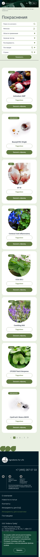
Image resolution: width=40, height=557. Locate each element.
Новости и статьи (9, 500)
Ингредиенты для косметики (14, 512)
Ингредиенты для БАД (11, 508)
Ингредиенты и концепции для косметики (16, 9)
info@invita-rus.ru (13, 488)
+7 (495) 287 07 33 (26, 469)
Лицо (28, 9)
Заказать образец (19, 106)
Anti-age (31, 9)
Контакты (6, 504)
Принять (19, 550)
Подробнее (19, 100)
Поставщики (7, 516)
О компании (7, 496)
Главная (4, 9)
